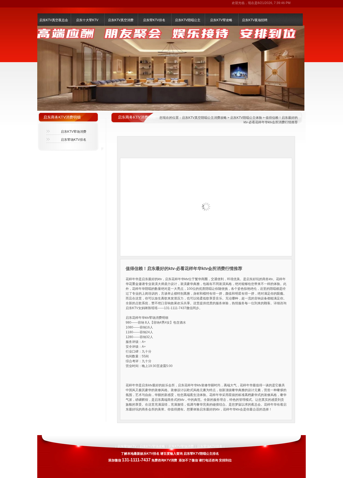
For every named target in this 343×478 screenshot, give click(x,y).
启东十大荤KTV (87, 20)
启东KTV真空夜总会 (53, 20)
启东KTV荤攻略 (221, 20)
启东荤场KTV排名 (73, 140)
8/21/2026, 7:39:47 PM (274, 3)
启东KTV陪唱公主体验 (246, 118)
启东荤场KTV (126, 446)
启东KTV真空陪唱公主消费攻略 (204, 118)
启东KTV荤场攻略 (152, 446)
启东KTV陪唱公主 (187, 20)
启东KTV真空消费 (120, 20)
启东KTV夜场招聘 (254, 20)
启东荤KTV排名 (154, 20)
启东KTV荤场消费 (73, 132)
